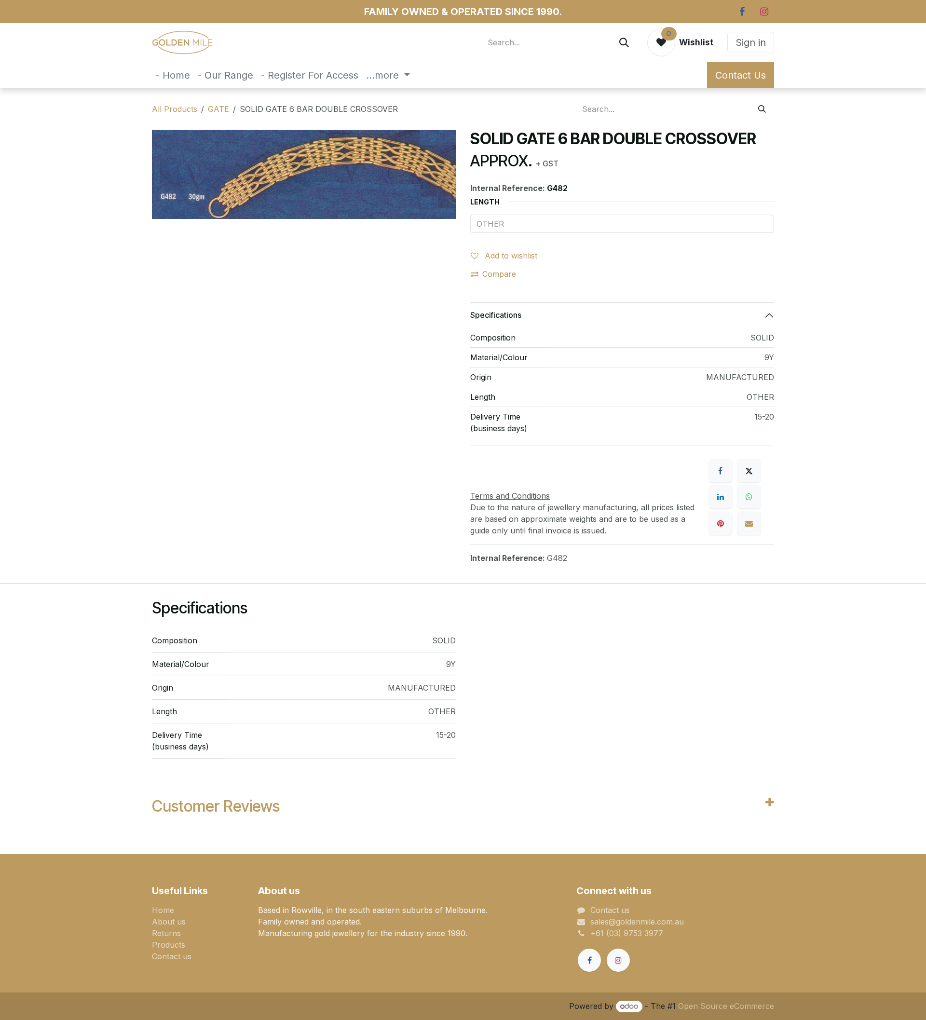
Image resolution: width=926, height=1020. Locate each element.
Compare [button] (499, 274)
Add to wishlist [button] (509, 255)
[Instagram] (764, 11)
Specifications (495, 315)
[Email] (749, 523)
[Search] (624, 42)
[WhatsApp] (749, 496)
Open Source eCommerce (726, 1006)
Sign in (750, 42)
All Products (174, 109)
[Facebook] (741, 11)
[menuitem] (173, 75)
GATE (218, 109)
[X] (749, 470)
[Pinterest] (720, 523)
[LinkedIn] (720, 496)
